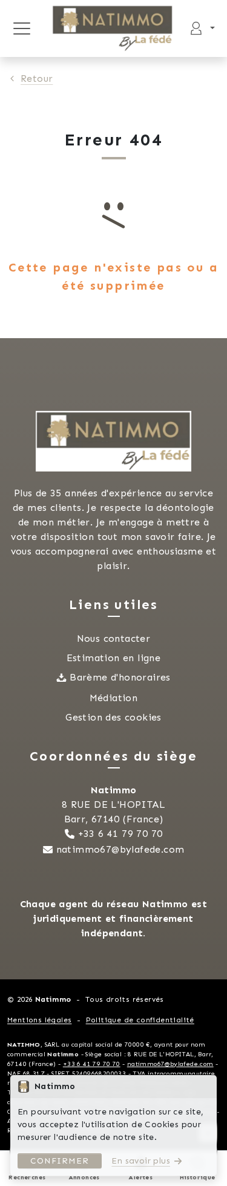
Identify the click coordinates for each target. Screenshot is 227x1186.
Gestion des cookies (113, 717)
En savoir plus (140, 1161)
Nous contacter (114, 638)
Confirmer (59, 1161)
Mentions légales (39, 1020)
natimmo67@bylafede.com (120, 849)
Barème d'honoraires (120, 677)
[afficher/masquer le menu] (21, 28)
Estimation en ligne (114, 658)
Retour (37, 78)
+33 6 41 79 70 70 (120, 833)
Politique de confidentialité (140, 1020)
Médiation (114, 698)
